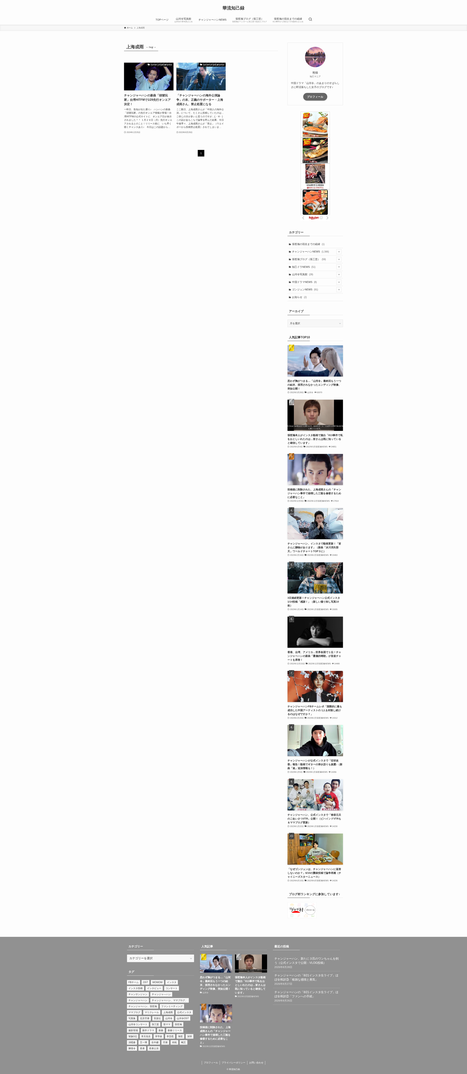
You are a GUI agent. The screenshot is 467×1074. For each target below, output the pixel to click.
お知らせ (299, 297)
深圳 (189, 1036)
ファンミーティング (172, 1006)
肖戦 (174, 1042)
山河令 (168, 1018)
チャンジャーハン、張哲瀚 (142, 1006)
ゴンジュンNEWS (305, 289)
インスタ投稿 (135, 988)
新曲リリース (175, 1030)
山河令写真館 (302, 274)
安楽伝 (157, 1018)
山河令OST (183, 1018)
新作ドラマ (148, 1030)
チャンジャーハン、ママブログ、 (169, 1000)
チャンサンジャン (137, 994)
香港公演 (154, 1048)
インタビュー (154, 988)
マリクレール (152, 1012)
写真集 (132, 1018)
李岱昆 (170, 1036)
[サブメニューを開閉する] (338, 251)
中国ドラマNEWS (304, 282)
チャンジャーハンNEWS (310, 251)
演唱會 (132, 1042)
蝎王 (183, 1042)
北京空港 (144, 1018)
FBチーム (133, 982)
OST (145, 982)
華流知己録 (233, 8)
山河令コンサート (137, 1024)
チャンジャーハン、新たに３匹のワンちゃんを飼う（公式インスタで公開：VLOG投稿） (306, 963)
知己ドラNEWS (303, 266)
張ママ (166, 1024)
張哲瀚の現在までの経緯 (308, 244)
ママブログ (134, 1012)
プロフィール (315, 96)
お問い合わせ (256, 1062)
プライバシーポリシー (233, 1062)
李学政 (158, 1036)
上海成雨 (168, 1012)
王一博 (143, 1042)
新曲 (161, 1030)
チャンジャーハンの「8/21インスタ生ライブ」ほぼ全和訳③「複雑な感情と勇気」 (306, 979)
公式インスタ (184, 1012)
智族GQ (132, 1036)
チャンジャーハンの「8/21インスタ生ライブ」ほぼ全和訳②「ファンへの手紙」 (306, 996)
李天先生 (146, 1036)
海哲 (180, 1036)
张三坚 (155, 1024)
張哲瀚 (178, 1024)
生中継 (155, 1042)
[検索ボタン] (310, 20)
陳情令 (132, 1048)
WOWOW (157, 982)
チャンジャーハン (137, 1000)
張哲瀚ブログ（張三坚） (309, 259)
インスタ (171, 982)
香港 (142, 1048)
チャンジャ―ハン (161, 994)
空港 (165, 1042)
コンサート (171, 988)
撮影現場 (133, 1030)
